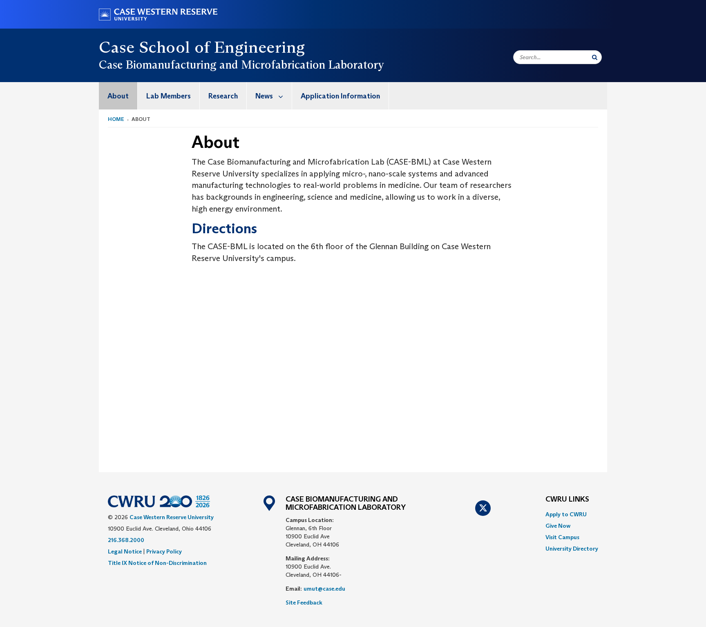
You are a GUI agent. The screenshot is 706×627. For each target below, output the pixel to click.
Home (116, 119)
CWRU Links (567, 499)
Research (223, 95)
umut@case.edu (324, 588)
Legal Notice (125, 551)
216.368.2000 (126, 540)
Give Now (557, 525)
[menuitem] (118, 95)
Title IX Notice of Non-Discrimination (157, 563)
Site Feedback (304, 602)
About (118, 95)
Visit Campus (562, 537)
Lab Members (168, 95)
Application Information (340, 95)
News (264, 95)
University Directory (571, 548)
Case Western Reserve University (172, 517)
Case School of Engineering (202, 47)
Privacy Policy (164, 551)
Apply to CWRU (566, 514)
